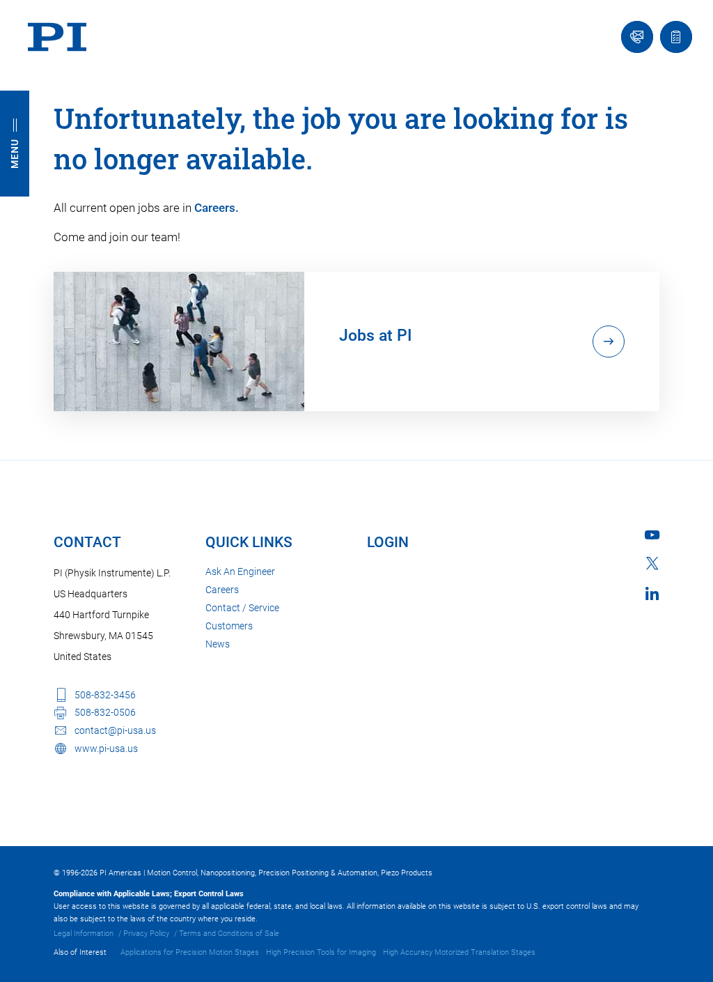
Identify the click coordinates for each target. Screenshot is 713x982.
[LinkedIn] (652, 593)
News (217, 644)
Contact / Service (242, 607)
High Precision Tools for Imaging (321, 952)
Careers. (216, 208)
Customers (229, 625)
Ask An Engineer (240, 571)
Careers (222, 589)
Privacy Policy (146, 933)
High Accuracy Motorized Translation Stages (459, 952)
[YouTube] (652, 534)
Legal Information (83, 933)
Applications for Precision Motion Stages (189, 952)
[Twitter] (652, 563)
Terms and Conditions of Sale (229, 933)
